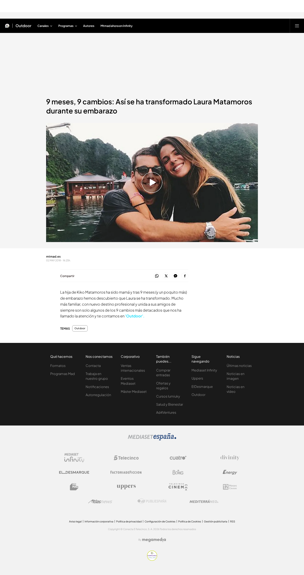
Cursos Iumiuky (168, 396)
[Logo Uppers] (126, 487)
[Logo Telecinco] (126, 458)
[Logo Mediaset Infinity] (74, 458)
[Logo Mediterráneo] (203, 501)
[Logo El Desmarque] (74, 472)
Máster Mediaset (134, 391)
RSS (232, 521)
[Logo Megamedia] (154, 539)
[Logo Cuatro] (178, 458)
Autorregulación (98, 395)
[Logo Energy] (230, 472)
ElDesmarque (202, 386)
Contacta (93, 365)
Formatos (58, 365)
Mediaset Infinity (204, 370)
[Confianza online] (152, 559)
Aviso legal (75, 521)
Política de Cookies (189, 521)
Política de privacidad (129, 521)
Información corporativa (99, 521)
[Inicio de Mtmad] (7, 26)
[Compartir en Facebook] (184, 276)
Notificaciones (97, 387)
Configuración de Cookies (160, 521)
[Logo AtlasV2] (100, 501)
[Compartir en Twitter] (166, 276)
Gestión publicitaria (215, 521)
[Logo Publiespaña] (152, 501)
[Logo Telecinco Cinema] (178, 487)
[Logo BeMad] (74, 487)
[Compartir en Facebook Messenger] (175, 276)
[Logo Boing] (178, 472)
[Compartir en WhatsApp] (156, 276)
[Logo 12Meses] (230, 487)
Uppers (197, 378)
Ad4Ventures (166, 412)
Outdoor (23, 26)
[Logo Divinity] (229, 458)
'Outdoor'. (134, 315)
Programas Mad (62, 373)
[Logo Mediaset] (152, 439)
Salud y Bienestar (169, 404)
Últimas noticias (239, 365)
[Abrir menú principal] (297, 26)
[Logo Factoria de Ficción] (126, 472)
